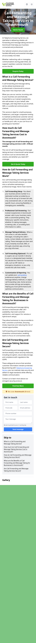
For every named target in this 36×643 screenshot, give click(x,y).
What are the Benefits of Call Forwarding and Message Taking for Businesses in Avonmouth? (17, 462)
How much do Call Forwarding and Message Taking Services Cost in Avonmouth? (16, 449)
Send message (18, 429)
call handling (22, 275)
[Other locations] (27, 4)
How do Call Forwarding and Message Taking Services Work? (17, 456)
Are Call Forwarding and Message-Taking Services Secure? (16, 469)
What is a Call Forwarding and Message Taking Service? (14, 442)
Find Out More (18, 386)
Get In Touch (18, 30)
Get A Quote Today (18, 164)
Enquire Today (18, 71)
